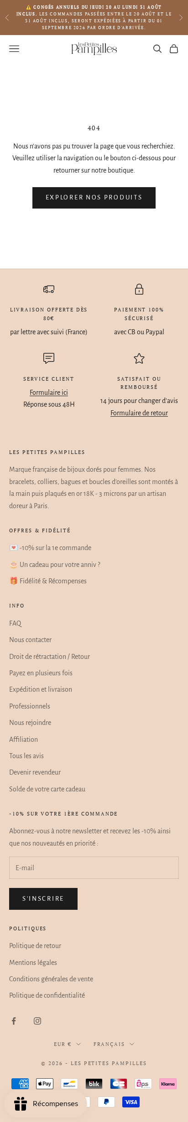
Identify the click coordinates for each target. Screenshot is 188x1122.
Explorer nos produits (94, 197)
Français (109, 1044)
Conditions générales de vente (51, 979)
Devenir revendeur (35, 772)
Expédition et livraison (40, 689)
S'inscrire (43, 898)
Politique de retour (35, 945)
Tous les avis (26, 756)
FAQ (15, 623)
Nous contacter (30, 639)
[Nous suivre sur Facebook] (13, 1020)
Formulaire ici (49, 392)
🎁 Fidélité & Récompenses (48, 581)
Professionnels (29, 706)
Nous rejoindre (30, 722)
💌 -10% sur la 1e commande (50, 547)
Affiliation (23, 739)
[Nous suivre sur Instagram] (37, 1020)
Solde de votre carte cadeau (47, 789)
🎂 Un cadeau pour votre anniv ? (54, 564)
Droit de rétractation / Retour (49, 656)
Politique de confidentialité (47, 995)
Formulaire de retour (139, 413)
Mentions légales (33, 962)
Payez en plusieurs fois (41, 673)
